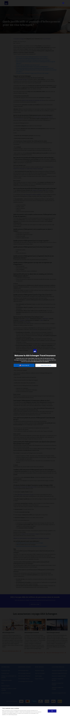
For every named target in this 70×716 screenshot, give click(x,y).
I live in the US (25, 365)
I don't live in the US (46, 365)
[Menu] (63, 3)
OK (52, 710)
